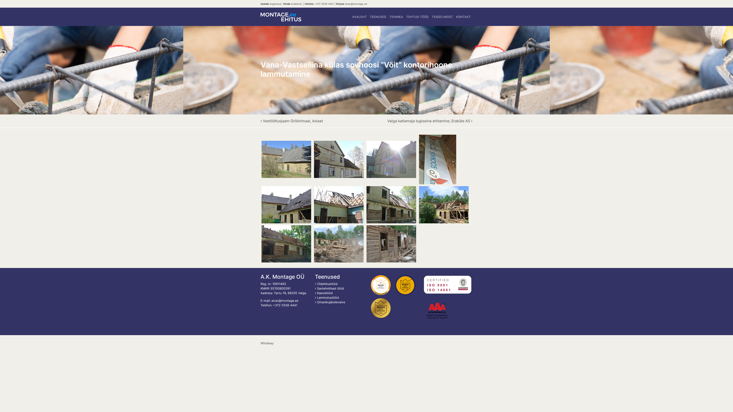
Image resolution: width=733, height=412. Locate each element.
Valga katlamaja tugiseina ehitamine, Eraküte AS (429, 121)
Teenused (378, 17)
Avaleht (359, 17)
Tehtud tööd (417, 17)
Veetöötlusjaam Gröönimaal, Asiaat (292, 121)
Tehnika (396, 17)
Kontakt (463, 17)
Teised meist (442, 17)
